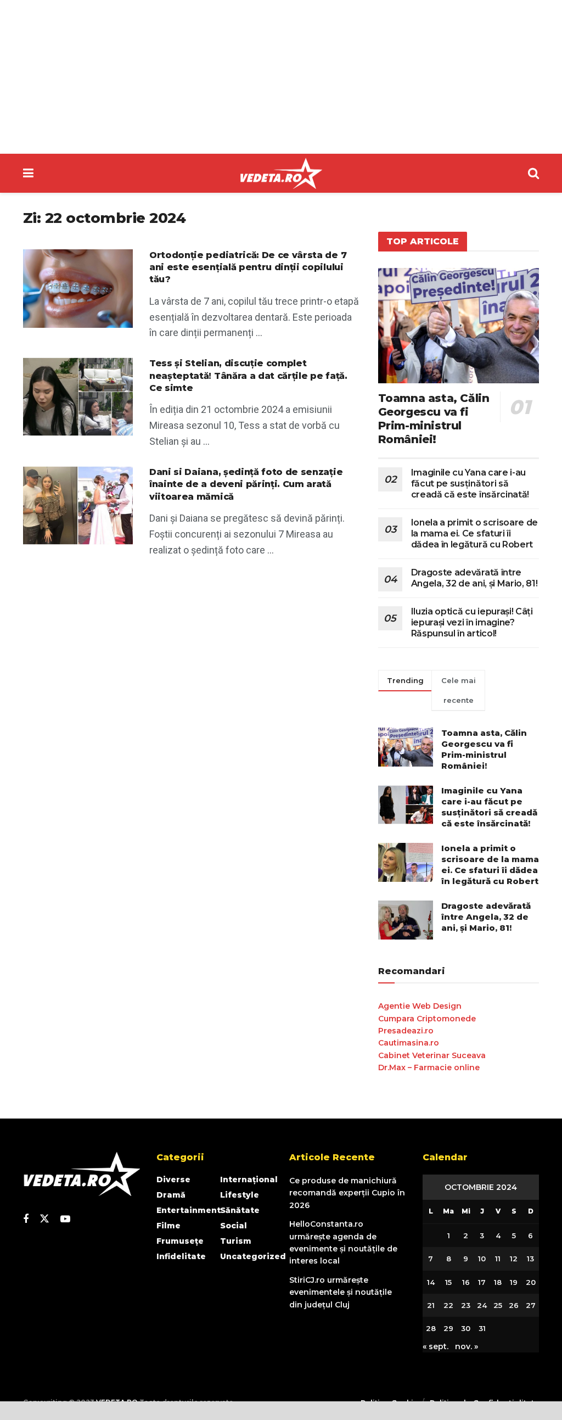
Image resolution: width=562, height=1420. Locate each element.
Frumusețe (180, 1241)
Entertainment (188, 1210)
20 (531, 1282)
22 (448, 1305)
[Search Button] (533, 173)
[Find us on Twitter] (44, 1219)
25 (497, 1305)
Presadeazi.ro (406, 1031)
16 (466, 1282)
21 (431, 1305)
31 (482, 1328)
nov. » (466, 1346)
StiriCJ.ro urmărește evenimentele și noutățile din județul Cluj (340, 1292)
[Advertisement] (281, 77)
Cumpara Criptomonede (427, 1019)
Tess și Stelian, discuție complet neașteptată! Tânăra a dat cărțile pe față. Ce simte (248, 375)
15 (448, 1282)
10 (482, 1258)
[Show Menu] (28, 173)
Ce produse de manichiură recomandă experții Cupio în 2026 (347, 1193)
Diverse (173, 1179)
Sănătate (240, 1210)
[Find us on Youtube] (65, 1219)
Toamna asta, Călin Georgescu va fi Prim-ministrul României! (434, 419)
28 (431, 1328)
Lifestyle (239, 1195)
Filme (168, 1226)
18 (498, 1282)
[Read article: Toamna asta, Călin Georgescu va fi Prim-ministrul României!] (458, 325)
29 (448, 1328)
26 (514, 1305)
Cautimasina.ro (408, 1043)
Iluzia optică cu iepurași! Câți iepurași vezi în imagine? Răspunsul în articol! (472, 622)
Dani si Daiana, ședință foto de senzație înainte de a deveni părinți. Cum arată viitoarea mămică (245, 484)
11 (498, 1258)
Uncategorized (253, 1256)
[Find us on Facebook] (26, 1219)
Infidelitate (181, 1256)
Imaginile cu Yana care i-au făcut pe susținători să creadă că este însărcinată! (470, 483)
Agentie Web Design (420, 1006)
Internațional (249, 1179)
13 (530, 1258)
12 (514, 1258)
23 (465, 1305)
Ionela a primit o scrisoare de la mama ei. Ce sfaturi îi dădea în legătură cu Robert (474, 533)
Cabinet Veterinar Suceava (432, 1055)
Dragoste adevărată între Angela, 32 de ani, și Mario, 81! (474, 578)
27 (531, 1305)
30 (465, 1328)
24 (482, 1305)
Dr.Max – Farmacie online (429, 1067)
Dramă (171, 1195)
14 (431, 1282)
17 (482, 1282)
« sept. (435, 1346)
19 (514, 1282)
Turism (235, 1241)
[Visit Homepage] (281, 173)
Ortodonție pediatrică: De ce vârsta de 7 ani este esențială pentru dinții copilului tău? (247, 267)
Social (233, 1226)
